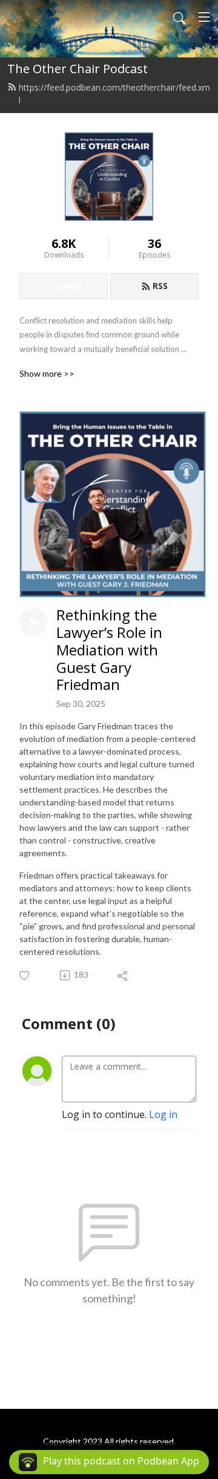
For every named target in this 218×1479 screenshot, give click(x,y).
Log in (163, 1114)
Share (69, 285)
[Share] (123, 975)
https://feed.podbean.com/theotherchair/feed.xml (114, 94)
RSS (160, 285)
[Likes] (25, 975)
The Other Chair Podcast (77, 68)
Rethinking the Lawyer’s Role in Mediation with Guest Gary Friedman (109, 650)
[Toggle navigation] (204, 16)
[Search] (179, 17)
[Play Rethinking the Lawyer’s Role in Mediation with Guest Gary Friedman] (33, 622)
